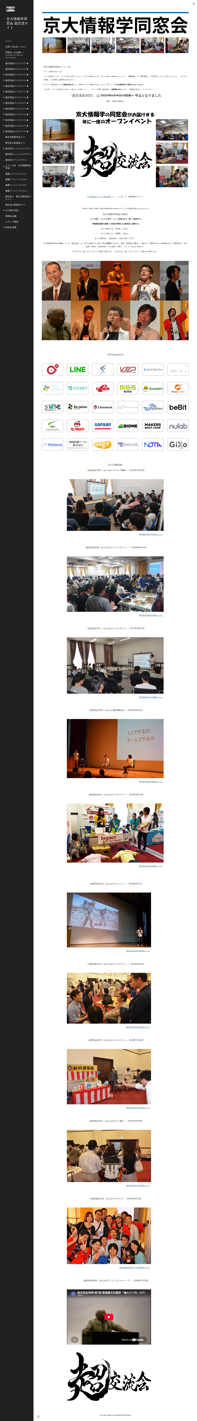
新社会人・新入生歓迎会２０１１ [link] (18, 197)
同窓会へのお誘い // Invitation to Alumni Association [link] (14, 55)
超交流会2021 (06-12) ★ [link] (17, 63)
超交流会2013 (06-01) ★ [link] (17, 108)
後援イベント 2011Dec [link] (16, 190)
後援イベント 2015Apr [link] (16, 179)
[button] (194, 4)
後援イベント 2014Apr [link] (16, 185)
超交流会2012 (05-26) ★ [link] (17, 114)
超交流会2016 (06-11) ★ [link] (17, 91)
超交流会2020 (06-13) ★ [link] (17, 69)
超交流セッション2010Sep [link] (18, 148)
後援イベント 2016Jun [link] (16, 173)
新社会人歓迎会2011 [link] (15, 142)
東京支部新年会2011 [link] (15, 137)
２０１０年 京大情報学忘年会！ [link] (18, 166)
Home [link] (8, 41)
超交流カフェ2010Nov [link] (16, 159)
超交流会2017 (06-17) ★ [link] (17, 86)
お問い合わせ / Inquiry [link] (15, 46)
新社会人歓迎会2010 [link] (15, 204)
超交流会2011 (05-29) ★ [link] (17, 120)
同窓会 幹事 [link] (10, 227)
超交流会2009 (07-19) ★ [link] (17, 131)
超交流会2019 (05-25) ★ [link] (17, 74)
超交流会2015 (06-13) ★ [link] (17, 97)
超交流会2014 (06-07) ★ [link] (17, 103)
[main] (115, 84)
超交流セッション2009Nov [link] (18, 154)
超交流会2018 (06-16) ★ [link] (17, 80)
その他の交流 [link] (11, 210)
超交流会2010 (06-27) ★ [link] (17, 125)
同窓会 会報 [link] (10, 216)
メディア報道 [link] (11, 221)
